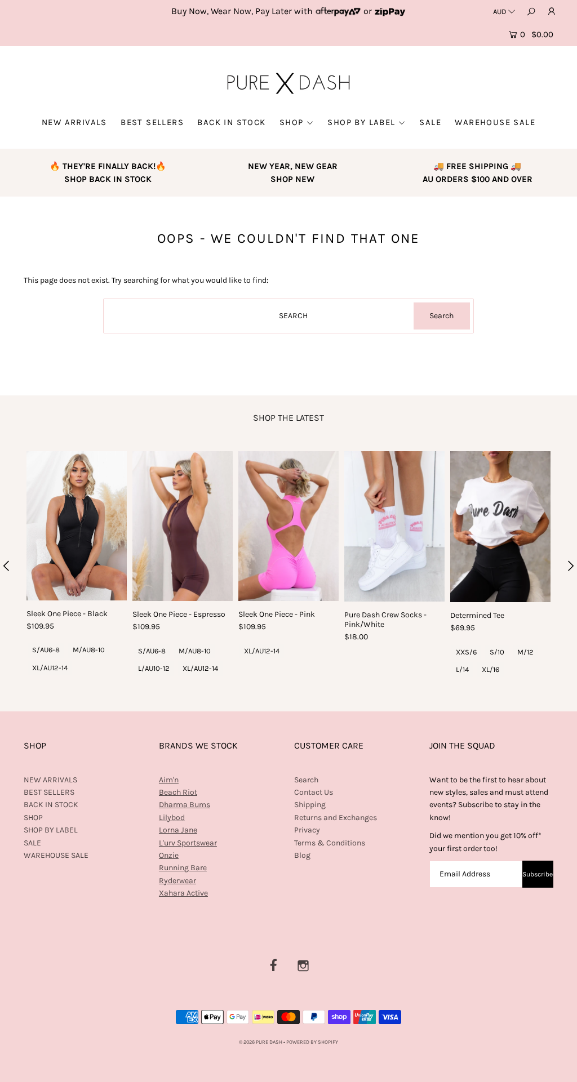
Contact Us (313, 792)
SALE (430, 122)
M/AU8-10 (89, 649)
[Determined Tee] (500, 527)
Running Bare (183, 867)
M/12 (525, 652)
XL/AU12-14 (50, 668)
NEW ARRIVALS (74, 122)
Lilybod (172, 817)
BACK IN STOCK (231, 122)
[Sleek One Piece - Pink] (288, 526)
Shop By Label (361, 122)
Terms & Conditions (329, 843)
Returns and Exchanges (335, 817)
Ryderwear (177, 880)
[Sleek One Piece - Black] (76, 525)
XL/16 (490, 669)
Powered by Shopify (312, 1042)
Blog (302, 855)
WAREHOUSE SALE (495, 122)
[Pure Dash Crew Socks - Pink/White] (394, 526)
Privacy (307, 830)
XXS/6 (466, 652)
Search (306, 780)
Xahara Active (183, 893)
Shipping (310, 804)
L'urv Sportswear (188, 843)
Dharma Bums (184, 804)
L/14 (462, 669)
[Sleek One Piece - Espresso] (182, 526)
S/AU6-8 (46, 649)
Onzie (169, 855)
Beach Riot (178, 792)
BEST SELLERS (152, 122)
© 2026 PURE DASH (261, 1042)
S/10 (497, 652)
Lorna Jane (178, 830)
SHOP (291, 122)
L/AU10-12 (154, 668)
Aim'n (169, 780)
